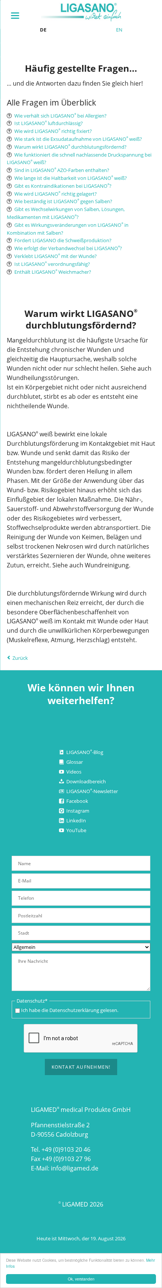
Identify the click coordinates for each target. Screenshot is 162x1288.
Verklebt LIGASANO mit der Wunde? (55, 256)
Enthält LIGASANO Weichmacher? (52, 271)
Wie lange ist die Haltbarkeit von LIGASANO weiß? (70, 178)
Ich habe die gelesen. (69, 1010)
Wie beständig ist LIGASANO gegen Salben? (63, 201)
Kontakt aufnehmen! (81, 1067)
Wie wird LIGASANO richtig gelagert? (55, 193)
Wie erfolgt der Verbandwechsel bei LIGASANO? (68, 248)
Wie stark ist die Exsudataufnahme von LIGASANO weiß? (78, 139)
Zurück (20, 658)
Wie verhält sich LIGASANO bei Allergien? (60, 115)
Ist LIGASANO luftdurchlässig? (48, 123)
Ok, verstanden (81, 1279)
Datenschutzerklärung (74, 1010)
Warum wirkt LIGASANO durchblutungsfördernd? (70, 146)
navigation (15, 15)
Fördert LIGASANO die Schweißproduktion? (63, 240)
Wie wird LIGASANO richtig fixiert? (53, 131)
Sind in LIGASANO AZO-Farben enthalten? (61, 170)
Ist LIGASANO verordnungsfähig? (52, 264)
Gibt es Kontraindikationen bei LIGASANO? (63, 185)
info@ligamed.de (74, 1168)
